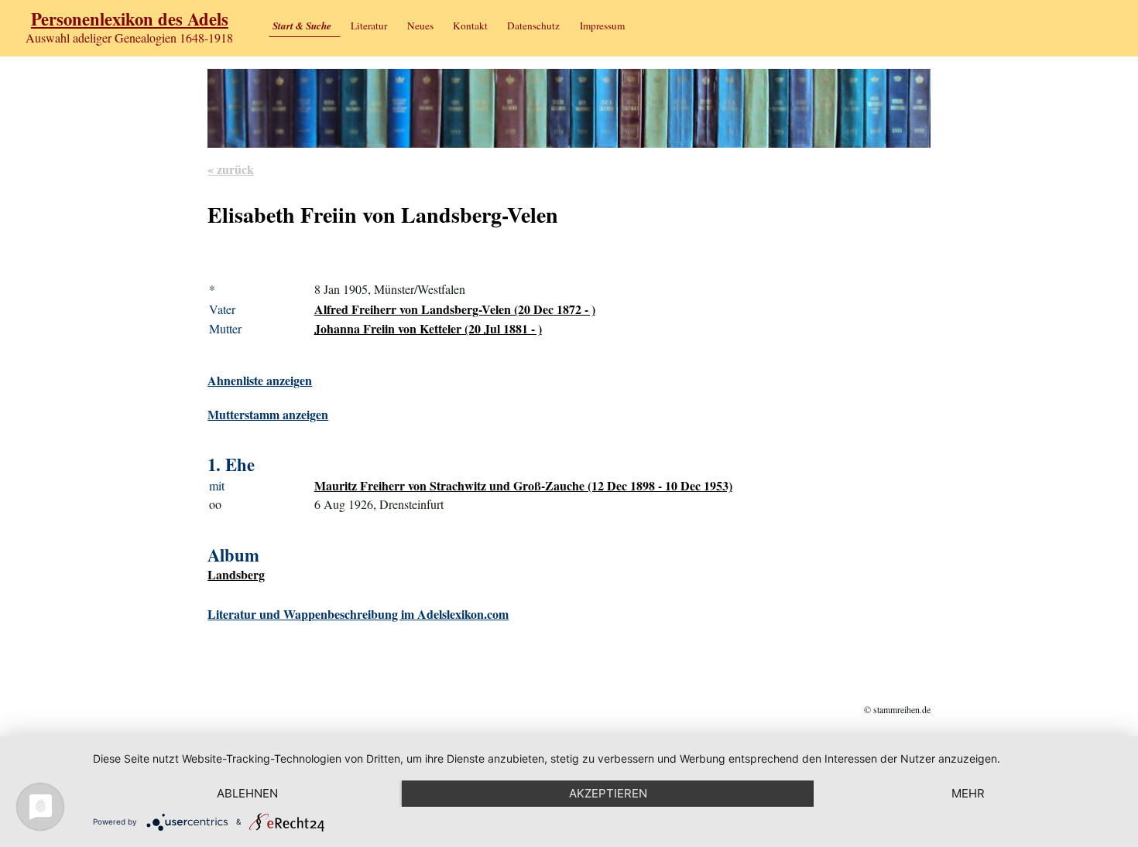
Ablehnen (247, 793)
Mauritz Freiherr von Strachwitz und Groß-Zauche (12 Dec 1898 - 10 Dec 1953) (523, 485)
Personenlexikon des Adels (129, 19)
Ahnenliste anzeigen (259, 380)
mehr (968, 793)
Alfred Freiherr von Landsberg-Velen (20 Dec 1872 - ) (454, 309)
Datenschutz (533, 25)
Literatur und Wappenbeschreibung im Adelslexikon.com (358, 614)
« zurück (230, 169)
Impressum (602, 25)
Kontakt (470, 25)
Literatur (369, 25)
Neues (420, 25)
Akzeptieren (608, 793)
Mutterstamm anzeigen (267, 414)
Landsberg (236, 574)
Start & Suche (302, 25)
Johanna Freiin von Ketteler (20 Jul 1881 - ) (428, 328)
